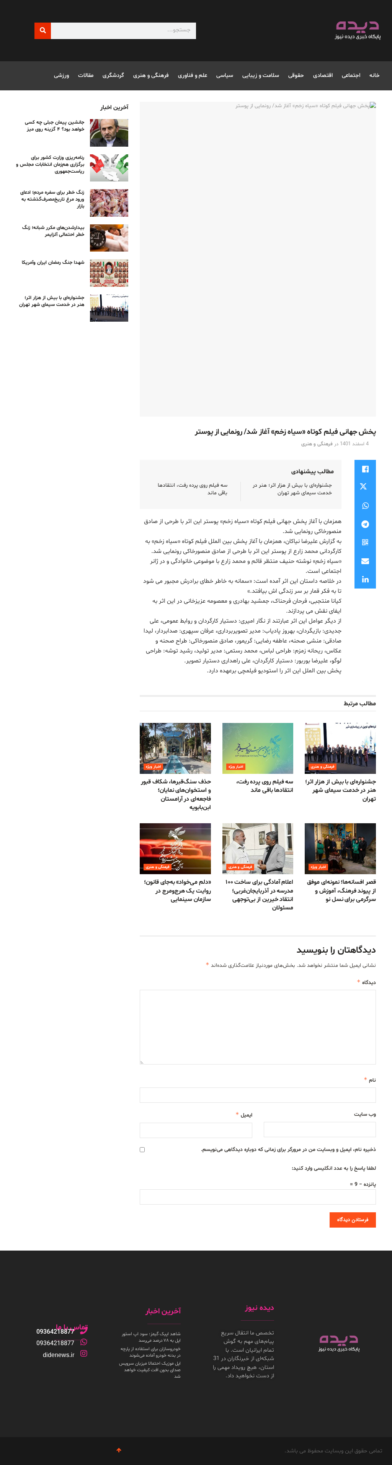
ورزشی (61, 76)
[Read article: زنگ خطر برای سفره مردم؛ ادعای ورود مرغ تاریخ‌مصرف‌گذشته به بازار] (109, 203)
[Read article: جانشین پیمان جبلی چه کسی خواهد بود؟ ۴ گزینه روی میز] (109, 133)
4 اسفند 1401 (354, 444)
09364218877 (55, 1332)
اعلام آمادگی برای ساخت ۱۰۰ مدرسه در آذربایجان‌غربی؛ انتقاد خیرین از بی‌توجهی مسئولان (260, 895)
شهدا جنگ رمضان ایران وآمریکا (53, 262)
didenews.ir (58, 1355)
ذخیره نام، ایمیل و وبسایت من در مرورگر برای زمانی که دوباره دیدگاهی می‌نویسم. (288, 1149)
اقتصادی (323, 76)
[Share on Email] (365, 561)
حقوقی (296, 76)
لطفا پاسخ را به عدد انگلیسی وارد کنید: (334, 1168)
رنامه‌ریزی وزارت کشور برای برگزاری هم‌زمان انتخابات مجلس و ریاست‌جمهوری (50, 164)
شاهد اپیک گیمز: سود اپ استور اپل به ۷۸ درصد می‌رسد (151, 1337)
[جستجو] (42, 31)
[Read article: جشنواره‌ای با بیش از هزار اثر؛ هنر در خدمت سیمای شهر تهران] (340, 748)
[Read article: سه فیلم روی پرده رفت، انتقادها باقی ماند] (258, 748)
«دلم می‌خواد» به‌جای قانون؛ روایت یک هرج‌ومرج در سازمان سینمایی (177, 891)
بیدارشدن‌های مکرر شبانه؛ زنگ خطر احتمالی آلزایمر (53, 231)
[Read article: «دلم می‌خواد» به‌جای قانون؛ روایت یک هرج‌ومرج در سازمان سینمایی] (175, 848)
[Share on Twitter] (365, 487)
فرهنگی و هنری (151, 76)
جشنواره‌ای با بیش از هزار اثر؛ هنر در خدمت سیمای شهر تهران (292, 489)
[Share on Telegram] (365, 524)
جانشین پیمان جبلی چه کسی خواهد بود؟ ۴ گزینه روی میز (54, 126)
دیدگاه (366, 982)
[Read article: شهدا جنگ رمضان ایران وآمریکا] (109, 273)
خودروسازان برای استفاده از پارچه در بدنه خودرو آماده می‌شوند (151, 1352)
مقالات (85, 76)
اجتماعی (351, 76)
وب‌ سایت (365, 1114)
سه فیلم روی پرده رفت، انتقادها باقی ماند (265, 786)
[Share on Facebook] (365, 469)
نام (370, 1080)
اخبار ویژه (236, 766)
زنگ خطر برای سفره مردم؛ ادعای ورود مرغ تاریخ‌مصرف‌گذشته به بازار (52, 199)
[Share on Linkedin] (365, 579)
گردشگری (113, 76)
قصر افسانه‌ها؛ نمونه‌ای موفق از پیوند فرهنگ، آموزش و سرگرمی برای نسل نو (341, 891)
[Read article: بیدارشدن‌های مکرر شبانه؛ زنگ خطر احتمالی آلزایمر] (109, 238)
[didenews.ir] (84, 1353)
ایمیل (243, 1115)
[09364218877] (84, 1330)
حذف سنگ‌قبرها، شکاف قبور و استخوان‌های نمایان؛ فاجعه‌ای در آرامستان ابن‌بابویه (176, 795)
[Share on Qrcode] (365, 542)
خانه (374, 76)
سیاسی (224, 76)
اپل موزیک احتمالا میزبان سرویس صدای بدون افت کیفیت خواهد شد (150, 1370)
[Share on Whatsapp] (365, 506)
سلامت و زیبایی (260, 76)
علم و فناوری (192, 76)
